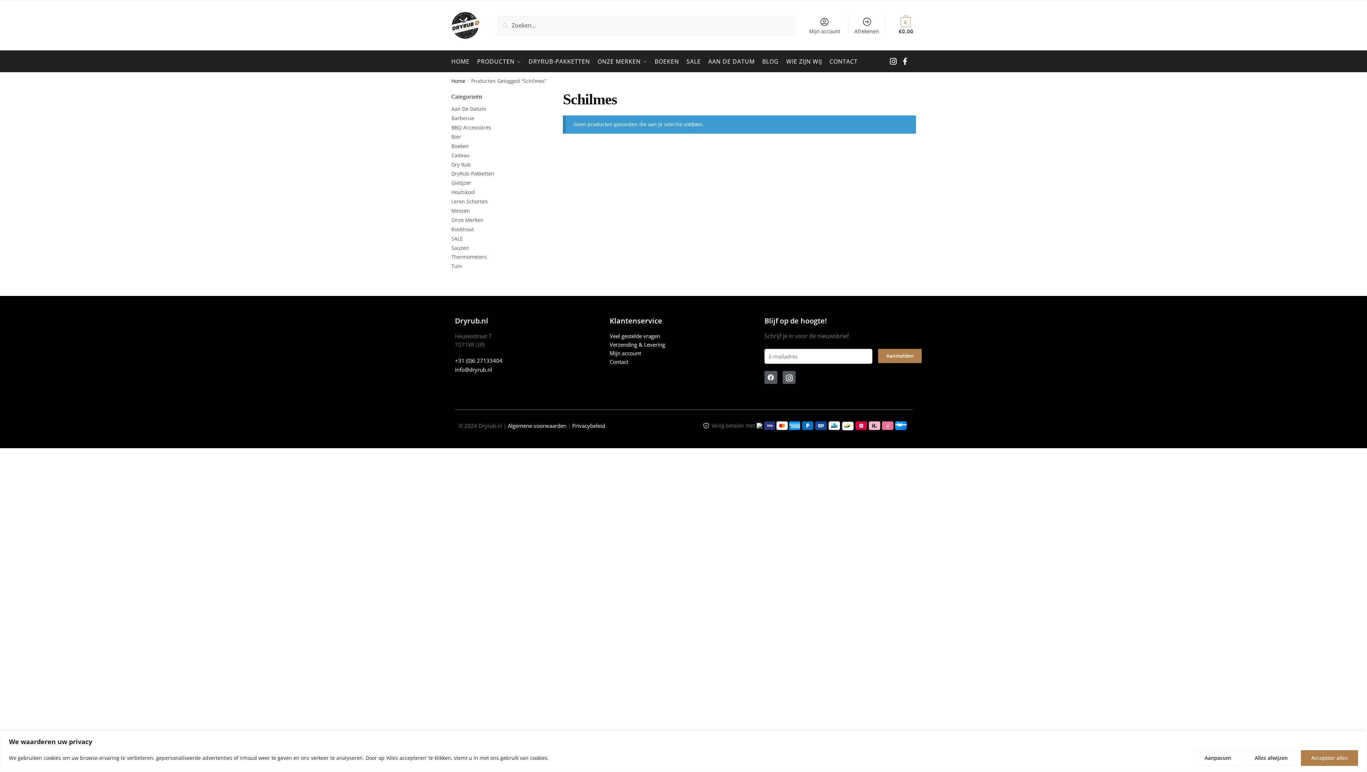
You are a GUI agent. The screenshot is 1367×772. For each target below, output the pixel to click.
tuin (456, 266)
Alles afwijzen (1271, 757)
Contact (619, 361)
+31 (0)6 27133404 (478, 360)
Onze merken (467, 220)
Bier (456, 136)
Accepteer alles (1329, 757)
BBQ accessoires (471, 127)
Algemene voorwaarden (537, 425)
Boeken (460, 146)
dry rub (461, 164)
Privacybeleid (588, 425)
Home (458, 81)
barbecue (462, 118)
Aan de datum (468, 108)
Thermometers (469, 256)
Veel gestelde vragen (635, 336)
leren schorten (469, 201)
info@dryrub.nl (473, 369)
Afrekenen (867, 31)
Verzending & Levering (637, 344)
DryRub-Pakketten (472, 173)
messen (460, 210)
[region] (683, 751)
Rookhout (462, 229)
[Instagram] (789, 377)
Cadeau (460, 155)
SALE (457, 238)
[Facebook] (770, 377)
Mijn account (824, 31)
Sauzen (460, 247)
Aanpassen (1218, 757)
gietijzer (461, 182)
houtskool (463, 192)
